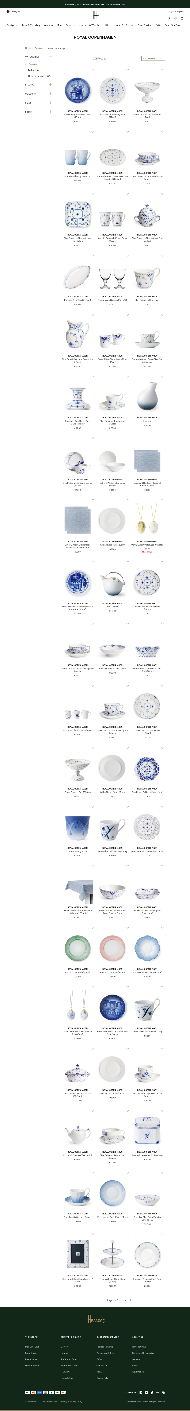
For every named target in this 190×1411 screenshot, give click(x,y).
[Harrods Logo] (95, 1319)
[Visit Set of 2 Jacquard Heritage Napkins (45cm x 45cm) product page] (77, 500)
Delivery (64, 1346)
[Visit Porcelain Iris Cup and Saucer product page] (77, 1172)
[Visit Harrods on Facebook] (141, 1392)
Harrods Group (139, 1346)
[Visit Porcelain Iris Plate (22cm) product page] (77, 928)
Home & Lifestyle (124, 25)
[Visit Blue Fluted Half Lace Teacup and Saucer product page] (77, 624)
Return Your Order (69, 1365)
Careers (136, 1359)
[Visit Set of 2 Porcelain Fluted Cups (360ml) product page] (112, 193)
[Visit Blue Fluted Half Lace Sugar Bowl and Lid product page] (147, 193)
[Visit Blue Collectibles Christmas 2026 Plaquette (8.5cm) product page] (77, 562)
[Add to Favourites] (92, 70)
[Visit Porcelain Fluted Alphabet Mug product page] (112, 806)
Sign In (172, 11)
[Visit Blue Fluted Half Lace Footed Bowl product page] (147, 70)
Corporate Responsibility (143, 1352)
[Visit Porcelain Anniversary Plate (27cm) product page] (112, 70)
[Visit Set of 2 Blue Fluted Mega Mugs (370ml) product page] (112, 314)
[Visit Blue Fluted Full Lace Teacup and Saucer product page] (147, 131)
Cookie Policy (102, 1377)
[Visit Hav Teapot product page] (112, 562)
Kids (107, 25)
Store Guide (31, 1352)
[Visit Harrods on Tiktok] (152, 1392)
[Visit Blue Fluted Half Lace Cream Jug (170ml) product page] (77, 314)
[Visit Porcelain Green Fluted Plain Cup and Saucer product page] (147, 314)
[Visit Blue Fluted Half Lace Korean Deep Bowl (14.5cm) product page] (112, 866)
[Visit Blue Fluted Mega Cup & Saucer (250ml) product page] (77, 438)
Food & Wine (145, 25)
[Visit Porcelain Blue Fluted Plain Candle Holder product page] (77, 376)
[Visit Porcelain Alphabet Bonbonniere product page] (147, 1110)
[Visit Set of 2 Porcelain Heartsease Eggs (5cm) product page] (77, 987)
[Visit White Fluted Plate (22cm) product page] (112, 500)
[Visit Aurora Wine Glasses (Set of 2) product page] (112, 255)
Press (134, 1365)
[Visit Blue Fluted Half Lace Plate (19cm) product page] (147, 562)
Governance (138, 1371)
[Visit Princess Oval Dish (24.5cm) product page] (77, 255)
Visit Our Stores (174, 25)
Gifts (158, 25)
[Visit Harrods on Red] (157, 1392)
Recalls (99, 1371)
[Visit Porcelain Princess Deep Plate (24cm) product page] (147, 1234)
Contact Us (101, 1365)
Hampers (65, 1371)
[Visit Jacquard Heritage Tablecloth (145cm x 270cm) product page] (77, 866)
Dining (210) (33, 70)
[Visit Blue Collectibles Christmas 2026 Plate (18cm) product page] (112, 987)
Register (179, 11)
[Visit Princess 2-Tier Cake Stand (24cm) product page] (112, 1234)
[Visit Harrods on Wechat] (163, 1392)
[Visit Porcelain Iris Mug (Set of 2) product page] (77, 131)
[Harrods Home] (95, 15)
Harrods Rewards (104, 1346)
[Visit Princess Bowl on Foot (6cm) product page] (112, 624)
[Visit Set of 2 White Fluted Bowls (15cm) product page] (112, 438)
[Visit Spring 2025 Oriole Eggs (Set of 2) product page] (147, 500)
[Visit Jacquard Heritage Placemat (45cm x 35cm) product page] (147, 438)
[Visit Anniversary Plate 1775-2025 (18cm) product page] (77, 70)
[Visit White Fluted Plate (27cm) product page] (112, 747)
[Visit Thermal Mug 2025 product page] (77, 806)
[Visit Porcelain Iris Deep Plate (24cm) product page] (112, 1172)
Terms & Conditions (48, 1401)
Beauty (70, 25)
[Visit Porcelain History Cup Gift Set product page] (77, 685)
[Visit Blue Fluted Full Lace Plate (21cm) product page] (147, 747)
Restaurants (31, 1359)
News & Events (32, 1365)
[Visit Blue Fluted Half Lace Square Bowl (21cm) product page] (147, 866)
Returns (64, 1352)
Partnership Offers (105, 1352)
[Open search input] (169, 18)
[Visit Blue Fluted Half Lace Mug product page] (147, 255)
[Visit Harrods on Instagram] (146, 1392)
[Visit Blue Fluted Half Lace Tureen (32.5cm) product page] (77, 1049)
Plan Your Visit (32, 1346)
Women (48, 25)
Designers (12, 25)
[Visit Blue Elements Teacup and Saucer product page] (112, 376)
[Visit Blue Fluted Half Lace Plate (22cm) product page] (147, 685)
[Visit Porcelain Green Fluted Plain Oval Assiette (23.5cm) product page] (112, 131)
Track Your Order (69, 1359)
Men (59, 25)
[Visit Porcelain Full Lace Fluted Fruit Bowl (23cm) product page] (147, 624)
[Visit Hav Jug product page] (147, 376)
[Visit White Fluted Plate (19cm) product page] (112, 1049)
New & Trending (31, 25)
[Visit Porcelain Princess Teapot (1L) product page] (77, 1110)
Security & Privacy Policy (71, 1401)
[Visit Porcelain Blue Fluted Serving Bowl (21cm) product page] (147, 1172)
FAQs (99, 1359)
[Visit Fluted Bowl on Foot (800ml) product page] (77, 747)
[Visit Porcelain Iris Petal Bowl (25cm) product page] (147, 928)
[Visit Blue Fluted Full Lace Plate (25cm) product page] (147, 806)
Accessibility (31, 1401)
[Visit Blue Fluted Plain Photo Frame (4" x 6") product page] (77, 1234)
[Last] (140, 1300)
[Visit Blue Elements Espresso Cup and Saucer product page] (147, 1049)
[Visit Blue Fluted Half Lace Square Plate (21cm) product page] (77, 193)
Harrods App (67, 1377)
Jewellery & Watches (90, 25)
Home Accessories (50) (39, 75)
